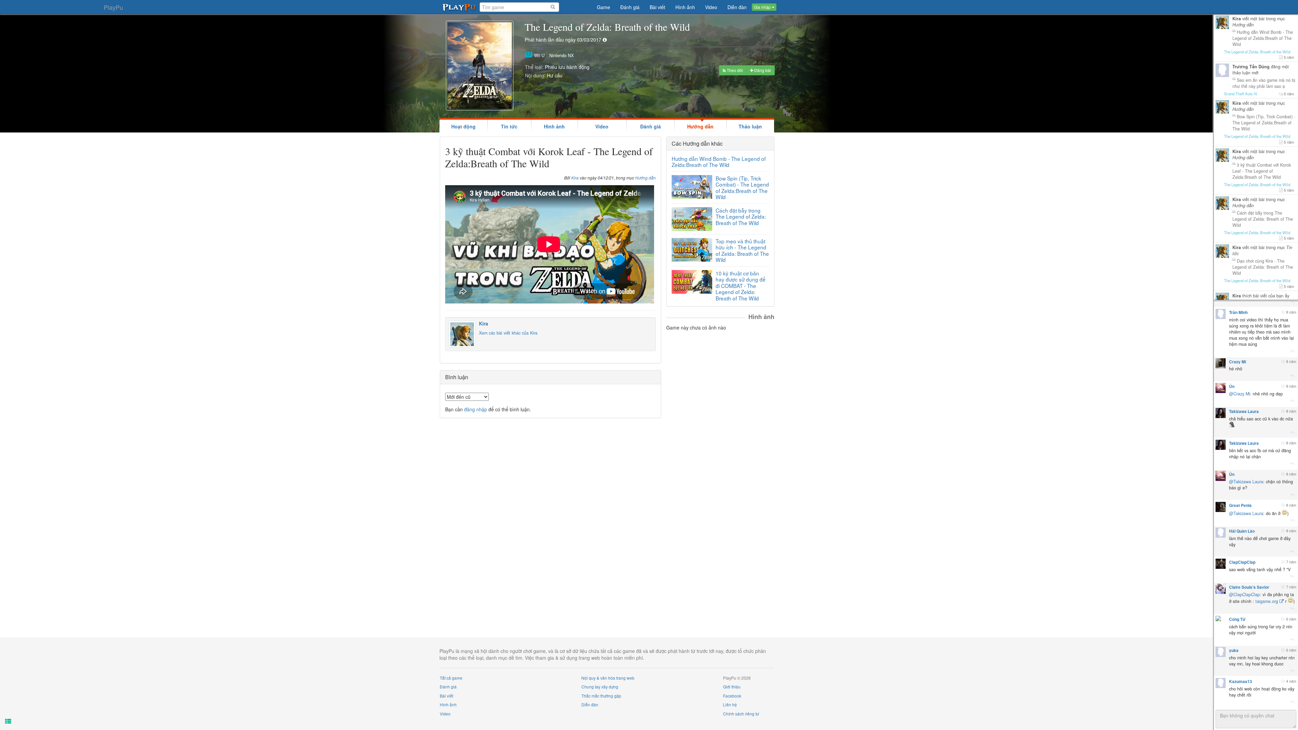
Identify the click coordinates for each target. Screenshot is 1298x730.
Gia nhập (763, 7)
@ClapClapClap (1244, 594)
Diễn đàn (589, 704)
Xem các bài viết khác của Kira (508, 333)
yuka (1234, 650)
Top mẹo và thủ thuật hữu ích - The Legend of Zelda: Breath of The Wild (742, 250)
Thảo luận (750, 126)
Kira (575, 177)
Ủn (1231, 386)
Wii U (539, 55)
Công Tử (1237, 619)
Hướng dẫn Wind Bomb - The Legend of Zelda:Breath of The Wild (719, 161)
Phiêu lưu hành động (567, 67)
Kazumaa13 (1240, 681)
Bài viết (446, 696)
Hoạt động (463, 126)
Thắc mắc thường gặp (601, 696)
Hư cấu (554, 75)
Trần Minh (1238, 312)
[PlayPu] (459, 7)
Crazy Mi (1237, 362)
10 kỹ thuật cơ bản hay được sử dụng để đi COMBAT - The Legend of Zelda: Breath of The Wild (741, 285)
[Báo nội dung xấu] (1283, 312)
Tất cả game (451, 678)
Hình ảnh (554, 126)
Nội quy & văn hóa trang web (607, 678)
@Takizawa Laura (1246, 482)
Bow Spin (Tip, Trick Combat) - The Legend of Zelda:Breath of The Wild (742, 187)
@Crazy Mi (1239, 394)
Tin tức (509, 126)
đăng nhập (475, 409)
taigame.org (1266, 601)
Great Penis (1240, 505)
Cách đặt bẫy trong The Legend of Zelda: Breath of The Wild (741, 216)
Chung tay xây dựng (599, 686)
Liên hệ (730, 704)
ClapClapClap (1242, 562)
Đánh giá (650, 126)
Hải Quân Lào (1242, 531)
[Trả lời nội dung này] (1292, 302)
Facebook (732, 696)
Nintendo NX (561, 55)
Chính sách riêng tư (741, 713)
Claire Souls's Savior (1249, 587)
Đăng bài (762, 70)
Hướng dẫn (700, 126)
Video (601, 126)
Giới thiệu (732, 686)
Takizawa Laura (1244, 411)
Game (603, 7)
